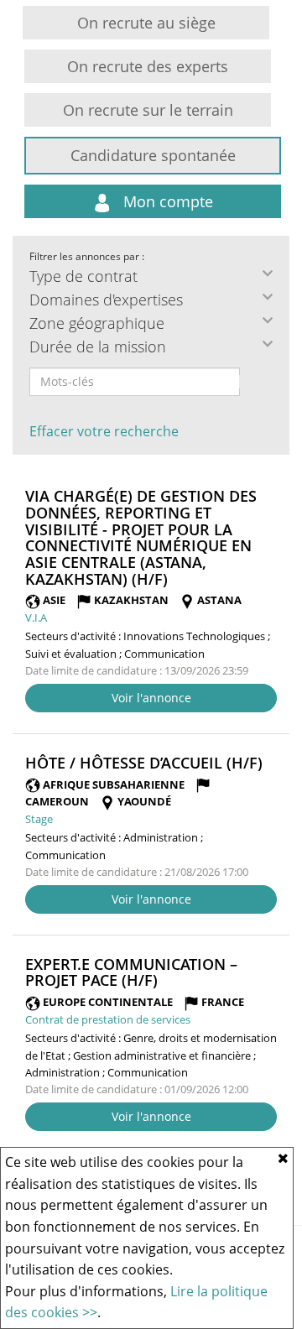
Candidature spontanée (153, 155)
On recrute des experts (147, 66)
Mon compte (166, 201)
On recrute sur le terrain (148, 110)
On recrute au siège (146, 23)
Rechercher (251, 381)
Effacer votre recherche (104, 431)
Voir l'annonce (151, 698)
